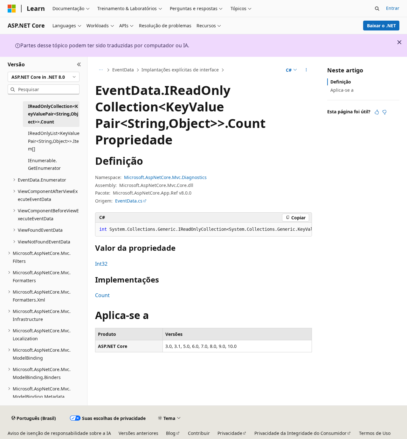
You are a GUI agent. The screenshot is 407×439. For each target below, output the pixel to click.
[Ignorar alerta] (399, 42)
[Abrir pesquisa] (377, 8)
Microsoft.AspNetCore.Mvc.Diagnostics (165, 177)
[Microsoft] (12, 8)
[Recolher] (79, 64)
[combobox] (43, 77)
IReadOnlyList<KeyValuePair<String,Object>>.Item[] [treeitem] (53, 141)
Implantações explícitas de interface (180, 70)
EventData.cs (128, 201)
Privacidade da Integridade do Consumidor (300, 433)
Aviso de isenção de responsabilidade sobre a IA (59, 433)
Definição (340, 82)
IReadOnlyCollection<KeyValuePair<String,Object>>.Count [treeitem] (53, 114)
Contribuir (199, 433)
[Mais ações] (306, 70)
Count (102, 295)
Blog (171, 433)
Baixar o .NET (381, 26)
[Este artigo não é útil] (384, 112)
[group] (203, 229)
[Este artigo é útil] (377, 112)
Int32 (101, 263)
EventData (123, 70)
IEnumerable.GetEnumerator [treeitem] (44, 164)
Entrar (392, 8)
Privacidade (229, 433)
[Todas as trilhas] (100, 70)
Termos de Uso (374, 433)
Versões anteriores (138, 433)
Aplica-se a (342, 90)
